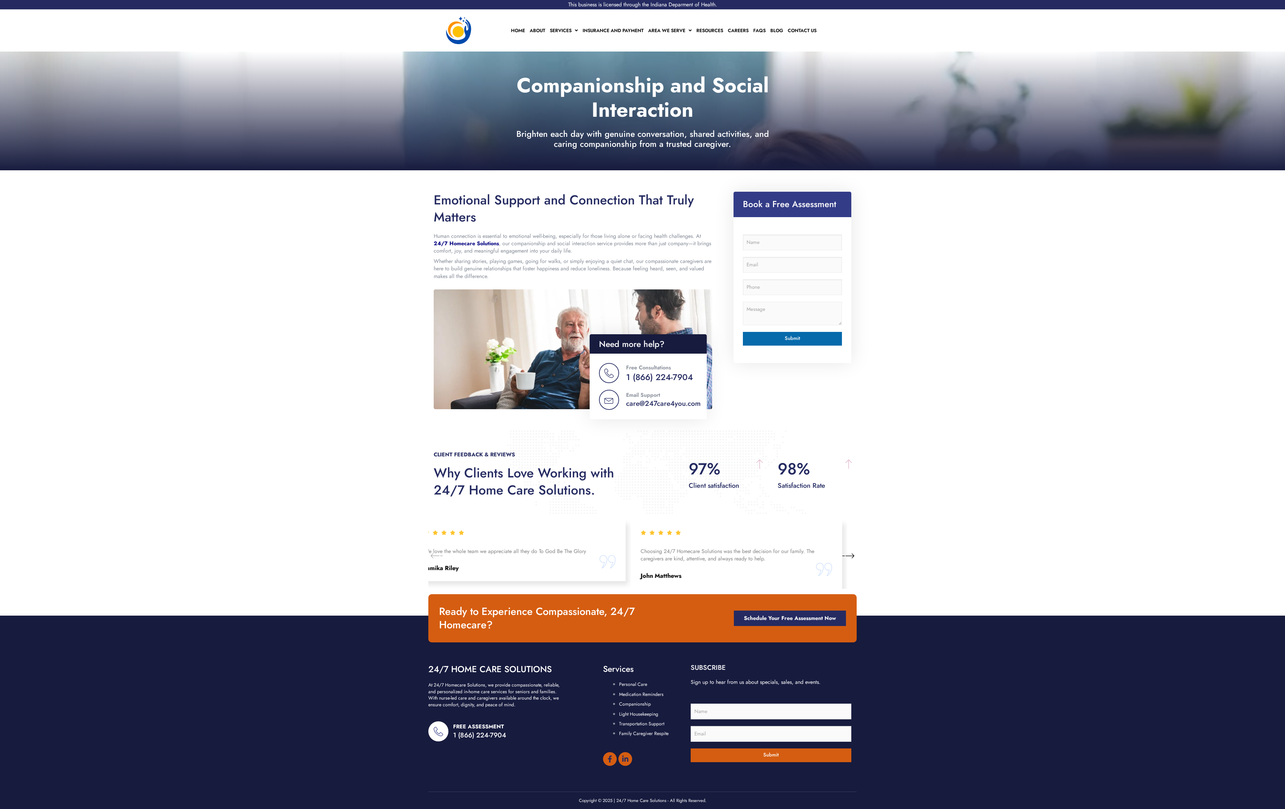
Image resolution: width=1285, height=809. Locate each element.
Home (518, 30)
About (537, 30)
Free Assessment (478, 726)
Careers (738, 30)
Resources (709, 30)
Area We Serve (666, 30)
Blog (776, 30)
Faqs (759, 30)
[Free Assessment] (438, 731)
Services (561, 30)
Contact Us (802, 30)
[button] (848, 555)
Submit (792, 338)
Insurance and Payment (613, 30)
